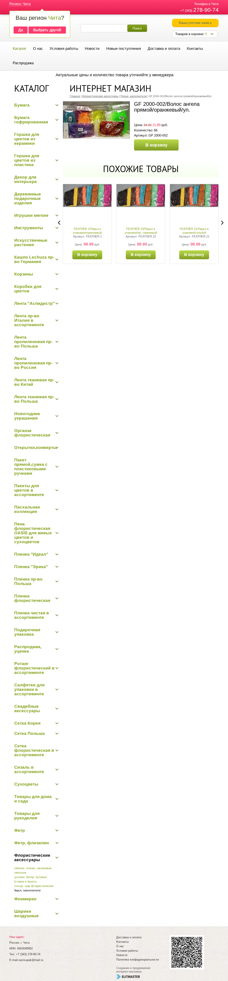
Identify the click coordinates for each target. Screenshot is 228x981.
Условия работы (64, 48)
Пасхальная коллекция (27, 509)
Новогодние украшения (27, 415)
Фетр (19, 830)
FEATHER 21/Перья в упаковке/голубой (194, 230)
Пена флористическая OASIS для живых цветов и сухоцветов (33, 533)
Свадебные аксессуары (27, 708)
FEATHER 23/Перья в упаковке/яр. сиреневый (141, 230)
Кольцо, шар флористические (33, 886)
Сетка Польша (29, 733)
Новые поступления (123, 48)
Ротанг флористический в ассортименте (34, 668)
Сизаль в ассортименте (29, 769)
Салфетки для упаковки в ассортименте (29, 689)
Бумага (22, 105)
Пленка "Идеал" (31, 554)
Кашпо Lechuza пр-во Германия (34, 259)
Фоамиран (25, 899)
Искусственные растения (30, 242)
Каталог (19, 48)
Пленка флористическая (32, 598)
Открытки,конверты (35, 447)
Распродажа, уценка (27, 648)
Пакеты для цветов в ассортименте (29, 490)
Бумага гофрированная (31, 119)
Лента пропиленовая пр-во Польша (33, 341)
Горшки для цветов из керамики (26, 139)
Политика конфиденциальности (137, 959)
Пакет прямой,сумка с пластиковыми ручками (31, 467)
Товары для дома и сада (33, 798)
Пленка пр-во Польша (28, 581)
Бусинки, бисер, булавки (30, 877)
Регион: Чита (20, 4)
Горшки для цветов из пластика (26, 160)
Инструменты (28, 227)
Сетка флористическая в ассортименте (34, 750)
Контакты (195, 48)
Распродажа (23, 63)
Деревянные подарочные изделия (27, 198)
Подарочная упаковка (27, 632)
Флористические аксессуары (32, 857)
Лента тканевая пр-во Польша (34, 399)
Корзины (23, 274)
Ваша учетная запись (195, 23)
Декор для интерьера (25, 179)
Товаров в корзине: (191, 34)
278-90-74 (206, 10)
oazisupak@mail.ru (30, 960)
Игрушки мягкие (31, 215)
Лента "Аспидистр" (34, 303)
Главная (75, 96)
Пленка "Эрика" (31, 566)
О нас (38, 48)
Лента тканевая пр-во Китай (34, 382)
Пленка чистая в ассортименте (31, 615)
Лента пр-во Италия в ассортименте (29, 320)
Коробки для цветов (27, 288)
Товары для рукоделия (27, 815)
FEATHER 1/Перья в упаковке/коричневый (87, 230)
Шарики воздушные (26, 913)
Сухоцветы (26, 784)
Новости (92, 48)
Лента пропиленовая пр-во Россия (33, 363)
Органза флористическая (32, 432)
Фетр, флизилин (31, 842)
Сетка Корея (27, 723)
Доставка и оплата (164, 48)
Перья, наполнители (27, 890)
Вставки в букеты (25, 881)
